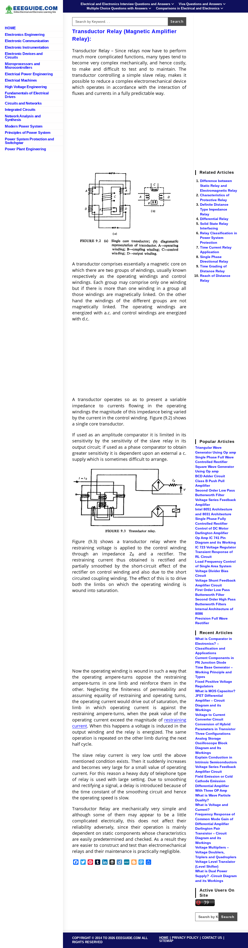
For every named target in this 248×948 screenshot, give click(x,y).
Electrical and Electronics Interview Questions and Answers (125, 4)
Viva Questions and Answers (200, 4)
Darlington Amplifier (211, 533)
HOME (164, 938)
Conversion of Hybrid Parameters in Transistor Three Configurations (215, 729)
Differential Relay (214, 219)
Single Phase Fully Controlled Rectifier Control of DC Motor (211, 523)
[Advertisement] (129, 135)
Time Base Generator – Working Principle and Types (214, 672)
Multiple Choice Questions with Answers (117, 8)
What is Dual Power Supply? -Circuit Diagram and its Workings (216, 875)
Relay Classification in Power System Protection (218, 237)
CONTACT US (212, 938)
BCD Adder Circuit (210, 476)
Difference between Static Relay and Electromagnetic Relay (218, 185)
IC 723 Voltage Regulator (215, 547)
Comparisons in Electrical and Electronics (187, 8)
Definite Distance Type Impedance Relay (214, 209)
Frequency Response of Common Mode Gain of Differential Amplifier (215, 819)
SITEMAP (166, 941)
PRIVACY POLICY (185, 938)
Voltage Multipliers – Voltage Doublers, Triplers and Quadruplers (215, 852)
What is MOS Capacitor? (215, 691)
